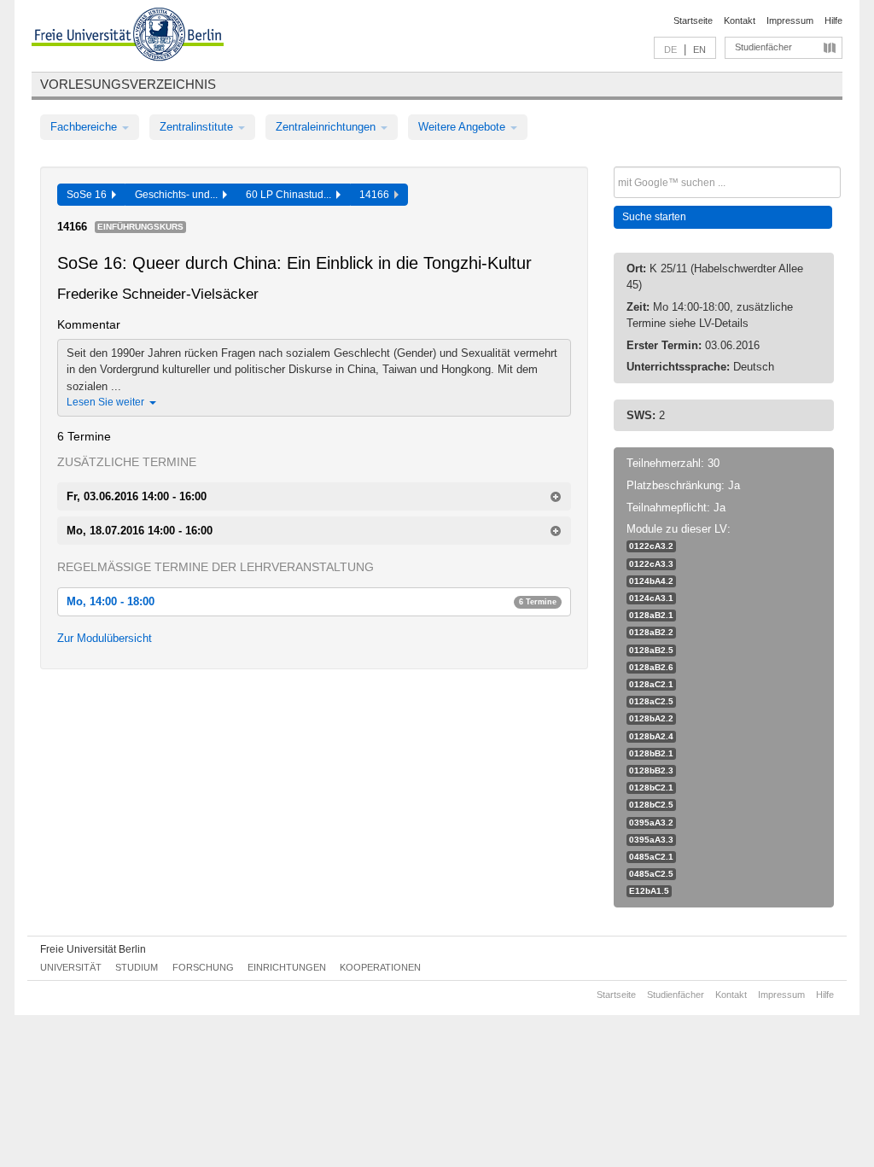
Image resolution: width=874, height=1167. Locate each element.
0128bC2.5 (651, 804)
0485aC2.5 (651, 873)
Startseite (693, 20)
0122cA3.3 (651, 564)
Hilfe (833, 20)
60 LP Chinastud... (291, 195)
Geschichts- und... (179, 195)
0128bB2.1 (651, 753)
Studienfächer (763, 47)
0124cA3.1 (651, 598)
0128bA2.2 (651, 718)
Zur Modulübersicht (104, 638)
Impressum (789, 20)
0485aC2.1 (651, 856)
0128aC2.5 (651, 701)
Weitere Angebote (463, 126)
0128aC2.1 (651, 684)
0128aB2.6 (651, 667)
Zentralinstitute (198, 126)
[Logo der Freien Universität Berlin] (128, 37)
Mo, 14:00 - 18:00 (311, 601)
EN (699, 49)
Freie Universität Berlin (93, 949)
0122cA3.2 (651, 546)
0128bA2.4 (651, 736)
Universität (71, 967)
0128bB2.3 (651, 770)
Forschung (203, 967)
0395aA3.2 (651, 822)
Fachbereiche (85, 126)
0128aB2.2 (651, 632)
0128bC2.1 (651, 787)
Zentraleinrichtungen (327, 126)
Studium (136, 967)
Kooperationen (380, 967)
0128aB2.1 (651, 615)
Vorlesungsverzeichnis (128, 84)
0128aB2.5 (651, 650)
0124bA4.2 (651, 581)
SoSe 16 (89, 195)
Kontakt (739, 20)
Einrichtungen (287, 967)
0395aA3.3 (651, 839)
